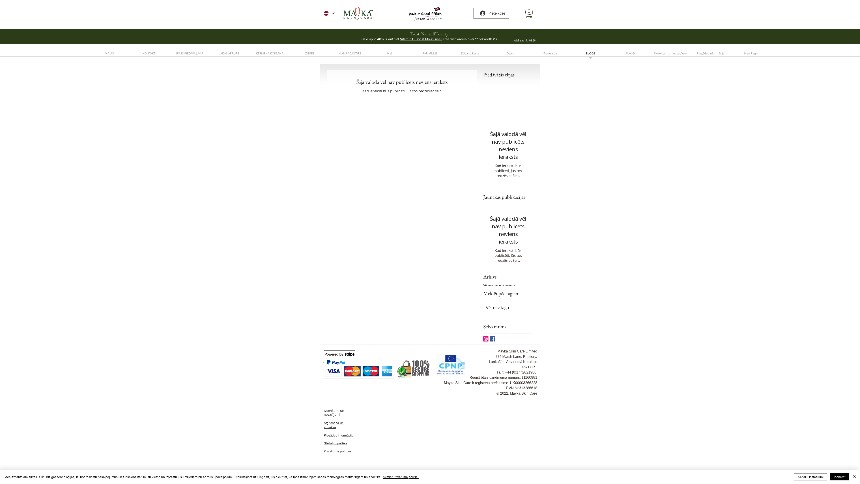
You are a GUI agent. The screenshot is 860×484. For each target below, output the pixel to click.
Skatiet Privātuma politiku (401, 477)
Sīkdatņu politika (335, 443)
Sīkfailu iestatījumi (810, 477)
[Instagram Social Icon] (485, 338)
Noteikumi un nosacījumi (334, 412)
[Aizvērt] (854, 476)
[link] (529, 13)
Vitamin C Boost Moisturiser (421, 39)
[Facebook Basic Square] (492, 338)
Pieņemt (839, 477)
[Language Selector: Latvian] (329, 13)
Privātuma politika (337, 451)
